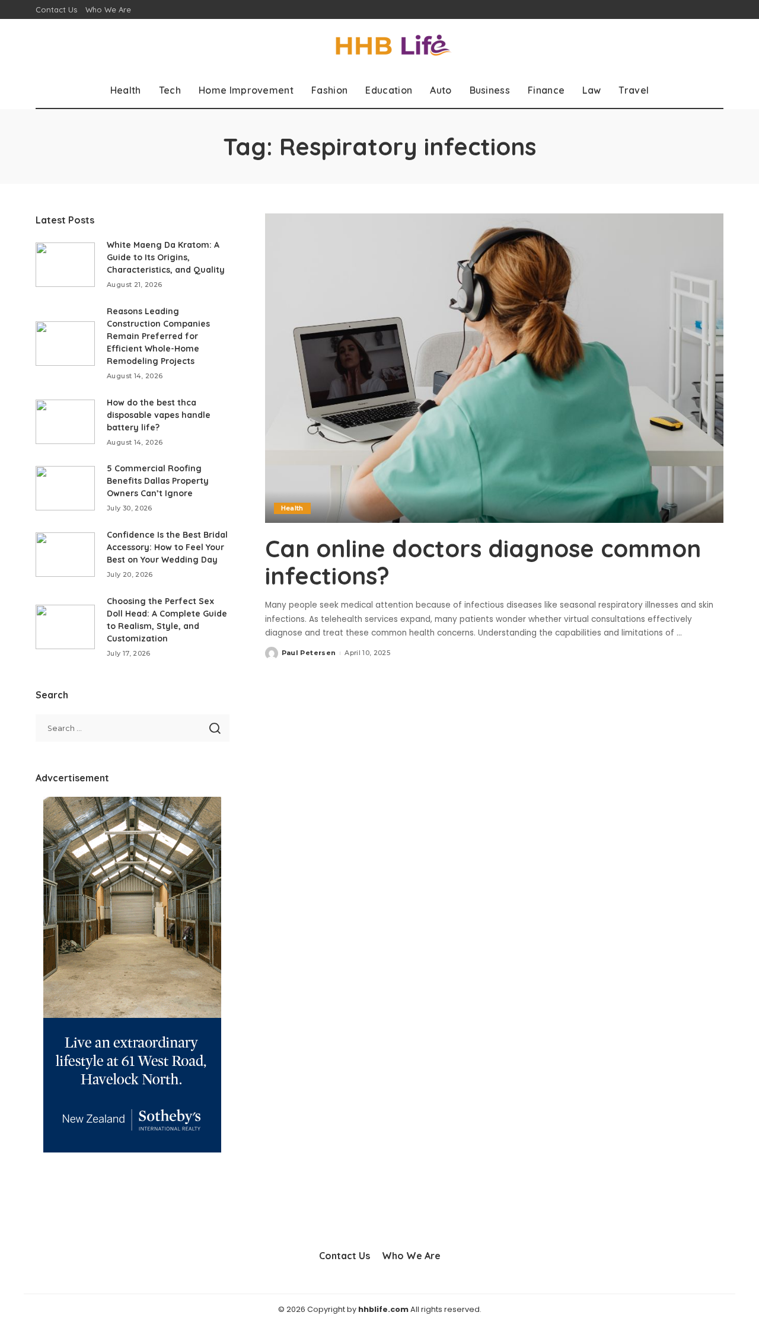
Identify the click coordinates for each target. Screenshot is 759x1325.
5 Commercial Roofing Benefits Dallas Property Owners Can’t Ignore (158, 481)
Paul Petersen (309, 653)
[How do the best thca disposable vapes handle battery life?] (65, 422)
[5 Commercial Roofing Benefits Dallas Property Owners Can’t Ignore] (65, 488)
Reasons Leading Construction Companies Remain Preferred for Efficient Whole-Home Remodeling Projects (158, 336)
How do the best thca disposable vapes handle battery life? (159, 415)
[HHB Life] (379, 46)
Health (292, 508)
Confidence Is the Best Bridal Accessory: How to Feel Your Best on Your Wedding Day (167, 547)
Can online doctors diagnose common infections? (483, 562)
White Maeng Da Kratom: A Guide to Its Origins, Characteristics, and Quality (166, 257)
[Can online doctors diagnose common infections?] (494, 368)
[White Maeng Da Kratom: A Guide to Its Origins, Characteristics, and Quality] (65, 264)
